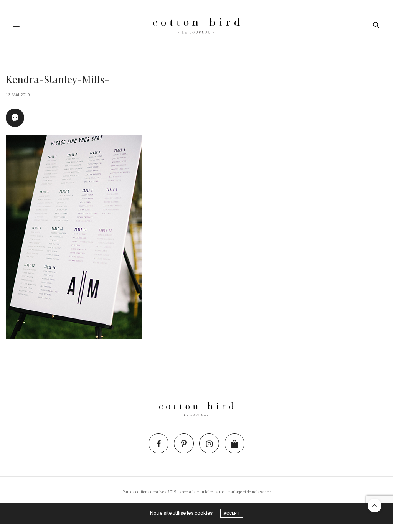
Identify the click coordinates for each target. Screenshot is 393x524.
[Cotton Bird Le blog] (196, 25)
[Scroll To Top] (374, 505)
